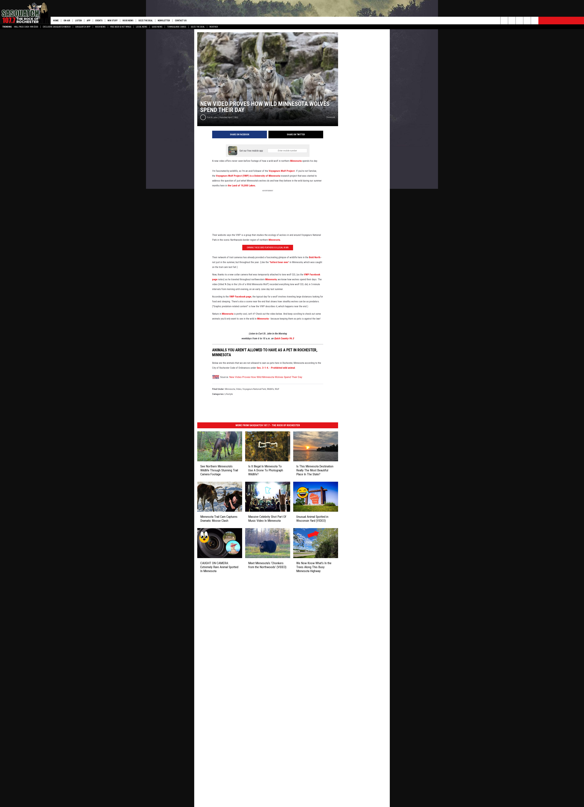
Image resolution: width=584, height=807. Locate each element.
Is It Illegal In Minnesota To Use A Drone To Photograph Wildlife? (265, 470)
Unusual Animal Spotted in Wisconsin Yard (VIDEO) (312, 518)
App (88, 20)
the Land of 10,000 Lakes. (242, 185)
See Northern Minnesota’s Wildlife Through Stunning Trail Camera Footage (219, 470)
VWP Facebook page (240, 296)
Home (56, 20)
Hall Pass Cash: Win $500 (26, 27)
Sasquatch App (82, 27)
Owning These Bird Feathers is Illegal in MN (268, 247)
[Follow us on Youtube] (534, 20)
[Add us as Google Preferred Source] (512, 20)
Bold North (314, 257)
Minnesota (296, 160)
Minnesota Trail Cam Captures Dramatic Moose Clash (218, 518)
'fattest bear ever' (279, 262)
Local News (141, 27)
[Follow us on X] (527, 20)
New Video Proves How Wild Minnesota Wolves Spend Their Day (265, 377)
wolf (277, 389)
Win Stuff (113, 20)
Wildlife (270, 389)
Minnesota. (274, 239)
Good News (157, 27)
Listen (78, 20)
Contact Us (181, 20)
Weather (213, 27)
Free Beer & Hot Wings (120, 27)
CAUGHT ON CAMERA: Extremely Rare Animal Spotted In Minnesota (219, 567)
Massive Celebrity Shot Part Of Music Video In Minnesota (267, 518)
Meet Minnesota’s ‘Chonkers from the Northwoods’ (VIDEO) (267, 565)
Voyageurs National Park (254, 389)
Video (239, 389)
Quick (277, 338)
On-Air (67, 20)
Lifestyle (229, 394)
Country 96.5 (287, 338)
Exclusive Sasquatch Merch (57, 27)
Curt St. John (212, 117)
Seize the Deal (198, 27)
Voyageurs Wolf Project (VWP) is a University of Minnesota (248, 175)
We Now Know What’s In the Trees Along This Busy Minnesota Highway (313, 567)
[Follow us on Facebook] (519, 20)
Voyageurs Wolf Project (282, 170)
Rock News (100, 27)
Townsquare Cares (176, 27)
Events (99, 20)
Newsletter (164, 20)
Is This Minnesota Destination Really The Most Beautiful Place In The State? (314, 470)
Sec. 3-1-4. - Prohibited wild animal (276, 367)
